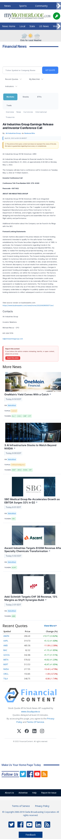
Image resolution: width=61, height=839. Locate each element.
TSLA (5, 678)
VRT (30, 470)
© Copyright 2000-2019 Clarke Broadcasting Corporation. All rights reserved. (30, 813)
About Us (9, 793)
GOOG (6, 655)
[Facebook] (26, 731)
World (56, 26)
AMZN (6, 636)
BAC (5, 650)
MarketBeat (12, 405)
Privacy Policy (42, 805)
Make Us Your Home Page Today (21, 765)
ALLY (14, 416)
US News (44, 26)
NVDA (25, 470)
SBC (13, 519)
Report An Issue (48, 793)
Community (41, 5)
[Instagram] (42, 731)
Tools (9, 105)
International (41, 112)
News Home (8, 26)
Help (34, 793)
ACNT (14, 567)
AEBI (13, 616)
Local (22, 26)
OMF (25, 416)
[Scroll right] (58, 5)
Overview (10, 112)
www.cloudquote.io (30, 711)
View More (49, 625)
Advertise (23, 793)
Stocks (26, 96)
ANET (14, 470)
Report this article (13, 358)
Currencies (28, 112)
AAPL (5, 640)
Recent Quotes (11, 79)
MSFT (5, 664)
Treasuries (10, 117)
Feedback (31, 834)
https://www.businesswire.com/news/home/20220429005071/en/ (28, 305)
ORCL (5, 674)
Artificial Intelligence (18, 465)
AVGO (20, 470)
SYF (29, 416)
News (7, 5)
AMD (5, 645)
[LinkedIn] (34, 731)
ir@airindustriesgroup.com (13, 339)
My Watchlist (34, 79)
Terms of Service (21, 805)
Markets (10, 96)
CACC (19, 416)
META (5, 659)
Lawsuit (14, 411)
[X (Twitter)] (19, 731)
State (32, 26)
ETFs (39, 96)
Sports (23, 5)
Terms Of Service (35, 721)
